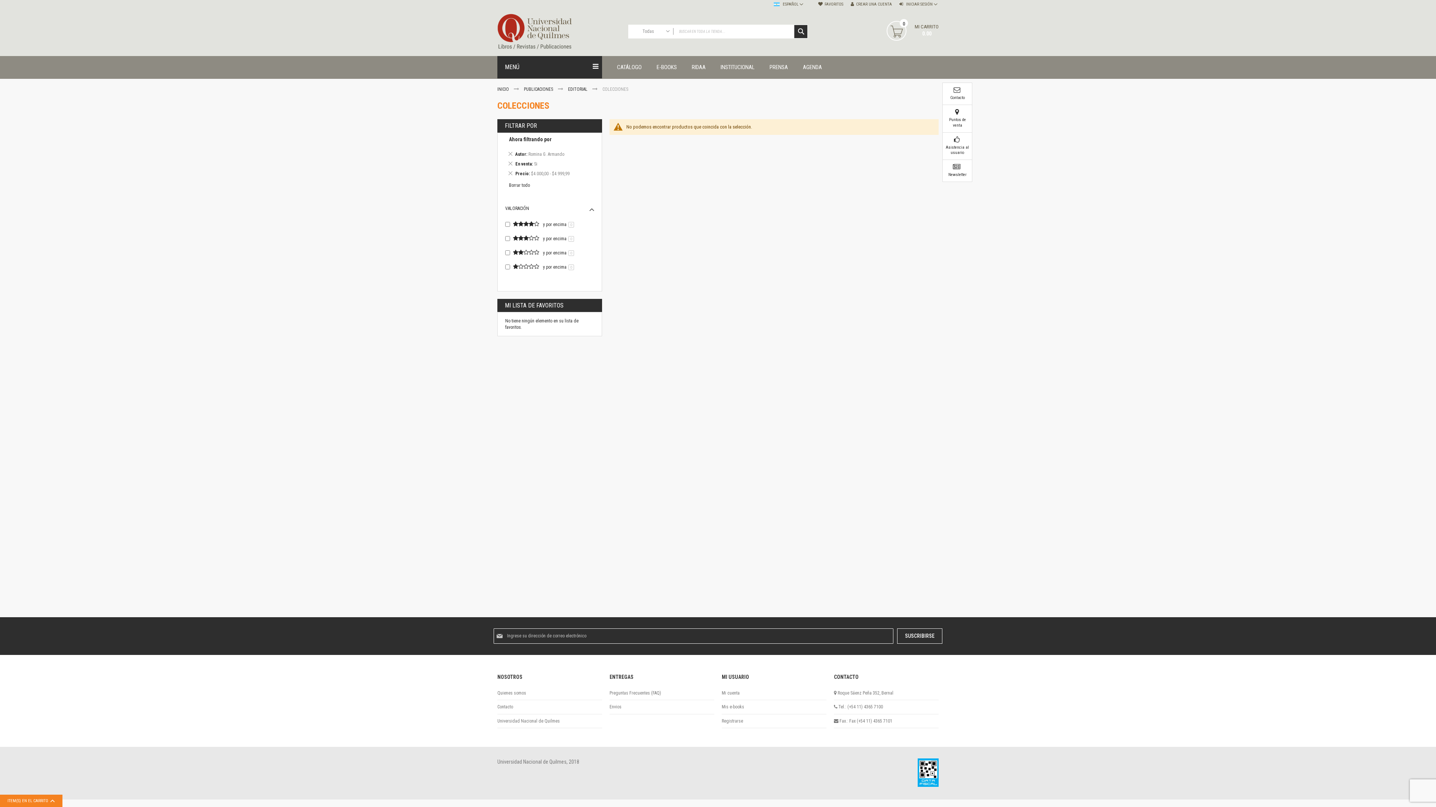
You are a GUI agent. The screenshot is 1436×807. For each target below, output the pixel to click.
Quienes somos (511, 693)
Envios (616, 706)
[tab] (549, 158)
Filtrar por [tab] (521, 125)
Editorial (578, 89)
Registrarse (732, 721)
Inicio (503, 89)
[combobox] (718, 31)
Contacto (505, 706)
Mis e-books (733, 706)
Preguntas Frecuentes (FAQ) (635, 693)
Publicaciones (539, 89)
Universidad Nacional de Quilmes (528, 721)
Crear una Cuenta (874, 4)
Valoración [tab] (517, 208)
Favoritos (834, 4)
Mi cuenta (731, 693)
